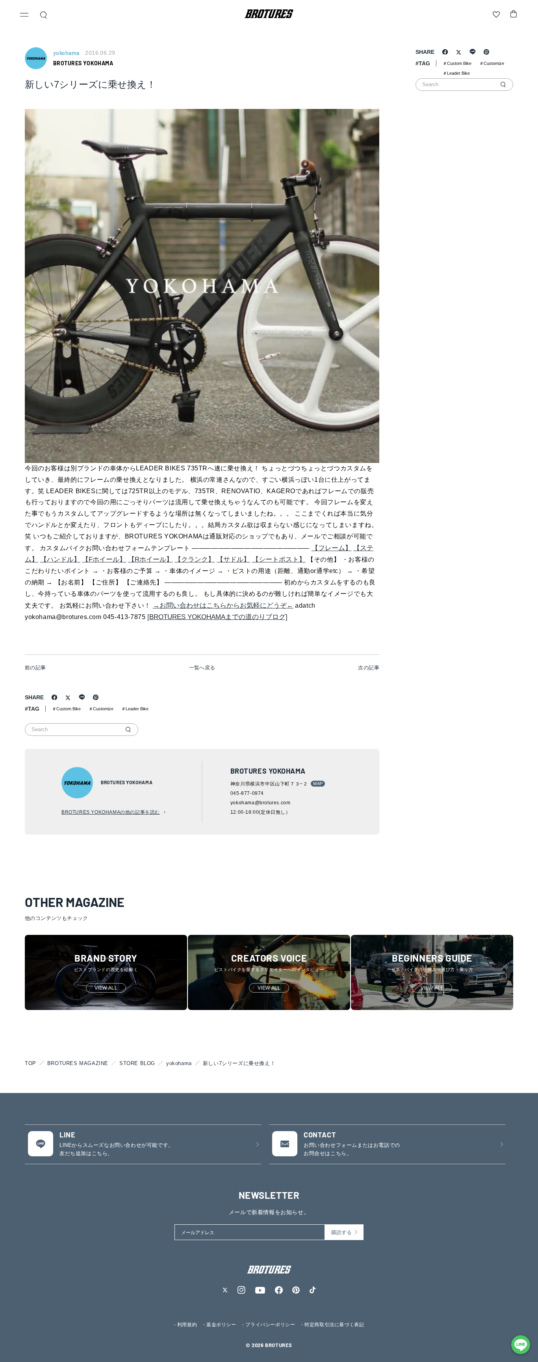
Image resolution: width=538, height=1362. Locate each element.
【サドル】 (233, 559)
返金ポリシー (221, 1324)
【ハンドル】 (60, 559)
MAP (318, 783)
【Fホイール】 (104, 559)
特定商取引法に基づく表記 (334, 1324)
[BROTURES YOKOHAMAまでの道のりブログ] (217, 617)
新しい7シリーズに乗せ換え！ (239, 1063)
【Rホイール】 (150, 559)
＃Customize (101, 708)
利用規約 (187, 1324)
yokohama (179, 1063)
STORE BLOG (137, 1063)
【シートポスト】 (279, 559)
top (30, 1063)
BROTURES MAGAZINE (77, 1063)
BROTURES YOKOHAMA (83, 63)
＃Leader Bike (134, 708)
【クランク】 (194, 559)
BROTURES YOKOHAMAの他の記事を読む (110, 812)
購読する (341, 1232)
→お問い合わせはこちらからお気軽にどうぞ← (223, 605)
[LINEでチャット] (520, 1344)
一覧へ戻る (202, 668)
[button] (24, 15)
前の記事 (35, 668)
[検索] (128, 729)
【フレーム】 (332, 548)
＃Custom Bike (66, 708)
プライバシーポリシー (270, 1324)
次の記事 (368, 668)
